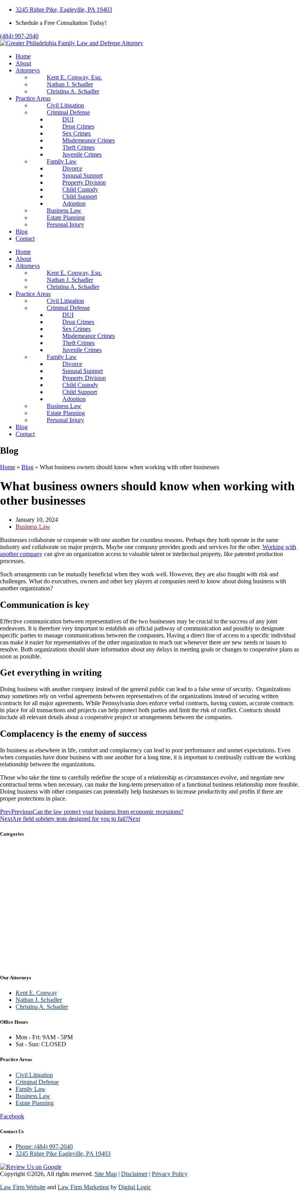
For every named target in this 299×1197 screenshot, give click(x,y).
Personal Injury (65, 224)
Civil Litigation (65, 105)
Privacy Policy (170, 1174)
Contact (25, 238)
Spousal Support (82, 175)
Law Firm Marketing (83, 1187)
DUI (68, 119)
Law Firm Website (23, 1187)
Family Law (62, 161)
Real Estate (21, 957)
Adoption (74, 203)
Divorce (72, 168)
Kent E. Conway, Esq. (74, 77)
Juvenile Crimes (82, 154)
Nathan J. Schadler (70, 84)
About (23, 63)
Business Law (64, 210)
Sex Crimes (76, 133)
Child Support (79, 196)
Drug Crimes (78, 126)
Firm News (20, 940)
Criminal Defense (68, 112)
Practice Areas (33, 98)
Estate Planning (66, 217)
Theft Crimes (78, 147)
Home (23, 56)
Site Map (106, 1174)
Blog (22, 231)
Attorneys (28, 70)
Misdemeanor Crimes (88, 140)
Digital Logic (134, 1187)
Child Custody (80, 189)
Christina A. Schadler (73, 91)
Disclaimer (134, 1174)
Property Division (84, 182)
